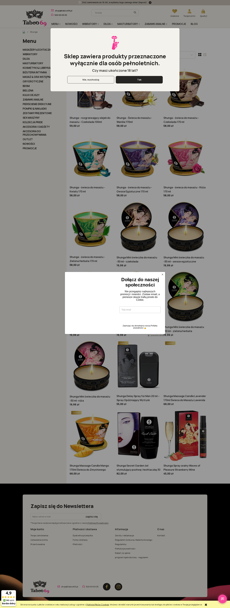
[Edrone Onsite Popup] (115, 304)
